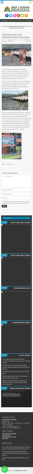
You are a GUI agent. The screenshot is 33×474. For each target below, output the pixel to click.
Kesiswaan (4, 41)
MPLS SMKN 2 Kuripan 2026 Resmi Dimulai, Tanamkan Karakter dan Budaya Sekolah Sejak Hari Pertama (16, 360)
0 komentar (28, 41)
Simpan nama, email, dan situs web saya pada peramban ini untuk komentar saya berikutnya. (16, 202)
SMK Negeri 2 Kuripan (21, 470)
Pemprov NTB (6, 435)
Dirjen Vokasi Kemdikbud (9, 433)
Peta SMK (5, 438)
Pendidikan (10, 41)
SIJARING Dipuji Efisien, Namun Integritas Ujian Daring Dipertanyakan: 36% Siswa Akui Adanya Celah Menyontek (14, 382)
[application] (16, 398)
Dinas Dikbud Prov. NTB (9, 437)
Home (12, 26)
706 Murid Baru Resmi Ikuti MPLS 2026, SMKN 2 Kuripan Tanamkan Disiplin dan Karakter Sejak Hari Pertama (16, 367)
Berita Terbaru (19, 26)
